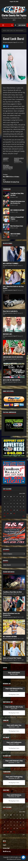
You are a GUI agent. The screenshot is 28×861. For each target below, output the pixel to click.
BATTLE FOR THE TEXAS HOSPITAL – (12, 380)
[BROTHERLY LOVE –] (14, 324)
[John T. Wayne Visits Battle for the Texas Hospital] (14, 276)
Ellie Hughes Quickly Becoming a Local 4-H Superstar (8, 166)
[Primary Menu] (3, 25)
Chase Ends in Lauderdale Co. (10, 311)
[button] (10, 427)
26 (23, 510)
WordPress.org (7, 851)
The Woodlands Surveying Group (11, 181)
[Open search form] (12, 25)
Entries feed (6, 848)
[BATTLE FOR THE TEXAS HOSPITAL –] (14, 370)
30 (14, 513)
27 (4, 513)
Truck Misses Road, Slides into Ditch (6, 195)
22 (11, 510)
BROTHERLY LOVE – (8, 334)
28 (7, 513)
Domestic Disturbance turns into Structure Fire (6, 203)
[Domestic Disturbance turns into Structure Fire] (14, 603)
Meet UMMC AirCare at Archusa (11, 175)
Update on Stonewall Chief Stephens (6, 219)
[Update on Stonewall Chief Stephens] (14, 648)
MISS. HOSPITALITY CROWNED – (11, 263)
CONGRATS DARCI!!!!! (6, 158)
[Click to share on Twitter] (4, 46)
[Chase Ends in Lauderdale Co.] (14, 301)
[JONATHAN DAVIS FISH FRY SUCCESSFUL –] (14, 347)
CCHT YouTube (22, 25)
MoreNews (10, 859)
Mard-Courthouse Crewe (6, 227)
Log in (4, 845)
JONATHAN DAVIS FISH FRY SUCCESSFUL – (13, 357)
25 (20, 510)
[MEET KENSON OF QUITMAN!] (14, 627)
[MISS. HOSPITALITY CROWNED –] (14, 253)
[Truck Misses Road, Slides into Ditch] (14, 582)
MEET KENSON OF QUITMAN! (6, 211)
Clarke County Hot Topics (14, 15)
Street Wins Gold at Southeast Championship (19, 159)
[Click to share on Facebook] (7, 46)
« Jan (4, 516)
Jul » (24, 516)
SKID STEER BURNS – (6, 235)
